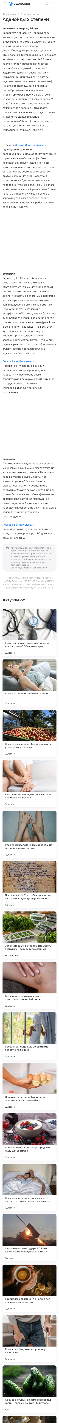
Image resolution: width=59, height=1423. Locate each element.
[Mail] (11, 4)
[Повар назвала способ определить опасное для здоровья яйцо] (29, 1086)
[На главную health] (21, 4)
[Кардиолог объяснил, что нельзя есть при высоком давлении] (29, 1288)
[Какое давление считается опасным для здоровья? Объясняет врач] (29, 632)
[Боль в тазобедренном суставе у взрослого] (29, 1338)
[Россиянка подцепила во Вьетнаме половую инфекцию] (29, 1036)
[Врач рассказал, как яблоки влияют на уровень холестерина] (29, 733)
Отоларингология (30, 14)
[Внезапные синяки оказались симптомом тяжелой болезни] (29, 985)
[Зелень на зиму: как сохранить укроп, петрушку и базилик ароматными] (29, 935)
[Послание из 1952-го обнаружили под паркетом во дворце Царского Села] (29, 884)
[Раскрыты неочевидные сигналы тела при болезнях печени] (29, 783)
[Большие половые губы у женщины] (29, 683)
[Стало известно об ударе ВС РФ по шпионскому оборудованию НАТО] (29, 1237)
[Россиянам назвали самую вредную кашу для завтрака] (29, 1137)
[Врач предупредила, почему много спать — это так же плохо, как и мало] (29, 1187)
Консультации (9, 14)
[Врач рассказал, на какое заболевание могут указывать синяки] (29, 834)
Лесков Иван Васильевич (31, 145)
